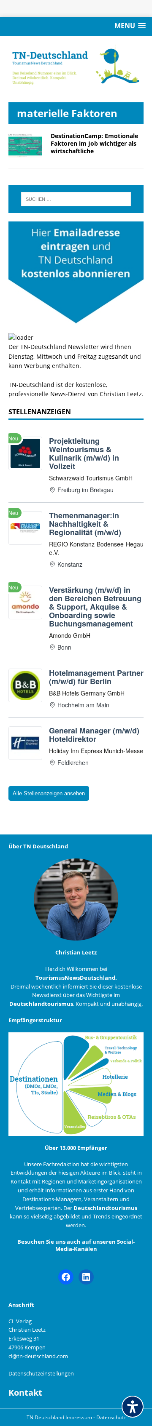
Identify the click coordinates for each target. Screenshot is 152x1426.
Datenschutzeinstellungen (41, 1373)
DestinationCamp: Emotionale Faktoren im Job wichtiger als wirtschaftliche (94, 143)
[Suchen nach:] (76, 199)
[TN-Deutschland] (76, 65)
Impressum (79, 1417)
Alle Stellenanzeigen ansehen (49, 793)
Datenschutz (111, 1417)
